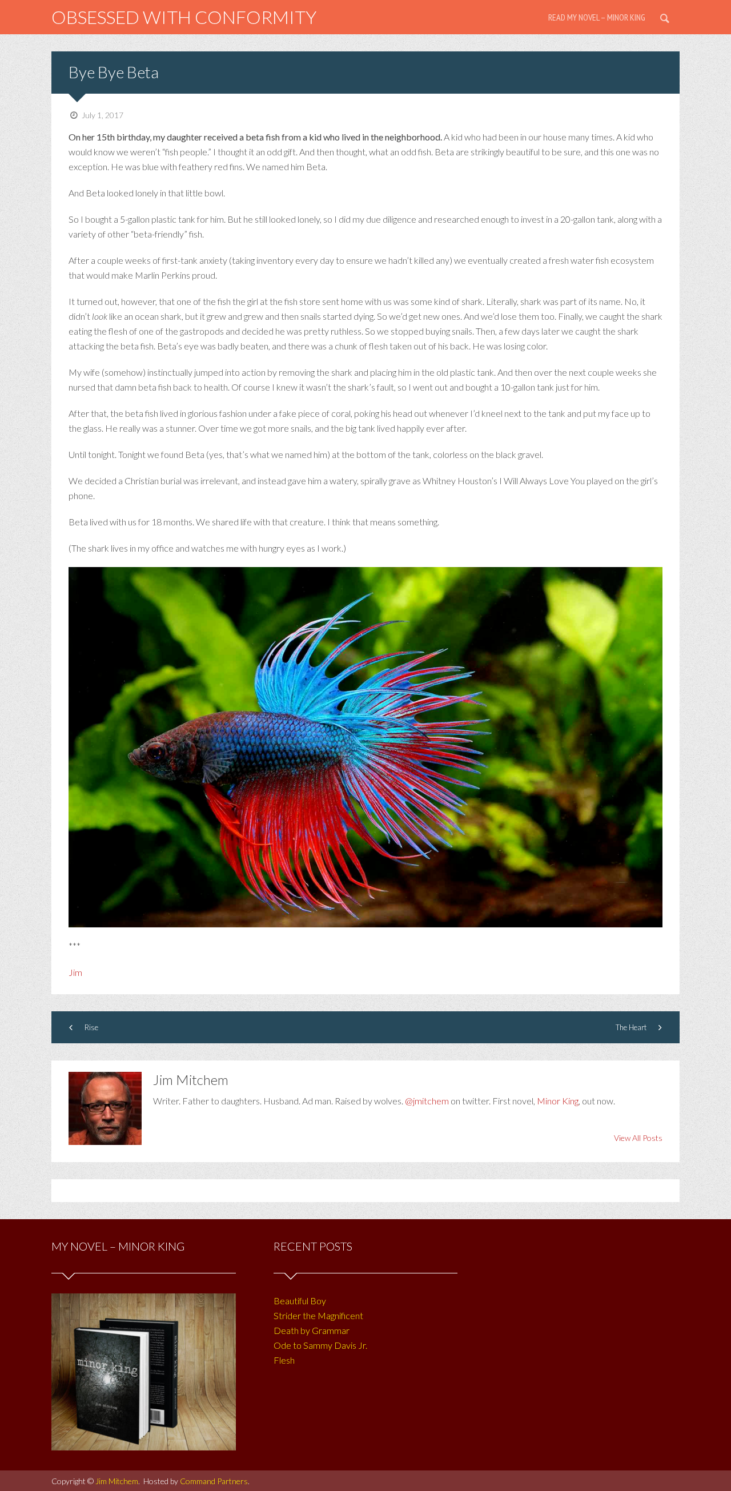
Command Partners (214, 1481)
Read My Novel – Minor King (596, 17)
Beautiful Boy (300, 1300)
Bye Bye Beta (114, 72)
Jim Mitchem (116, 1481)
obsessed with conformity (183, 17)
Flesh (284, 1360)
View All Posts (638, 1138)
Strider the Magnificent (318, 1315)
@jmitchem (427, 1100)
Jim (75, 972)
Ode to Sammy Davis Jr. (320, 1345)
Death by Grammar (312, 1330)
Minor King (558, 1100)
